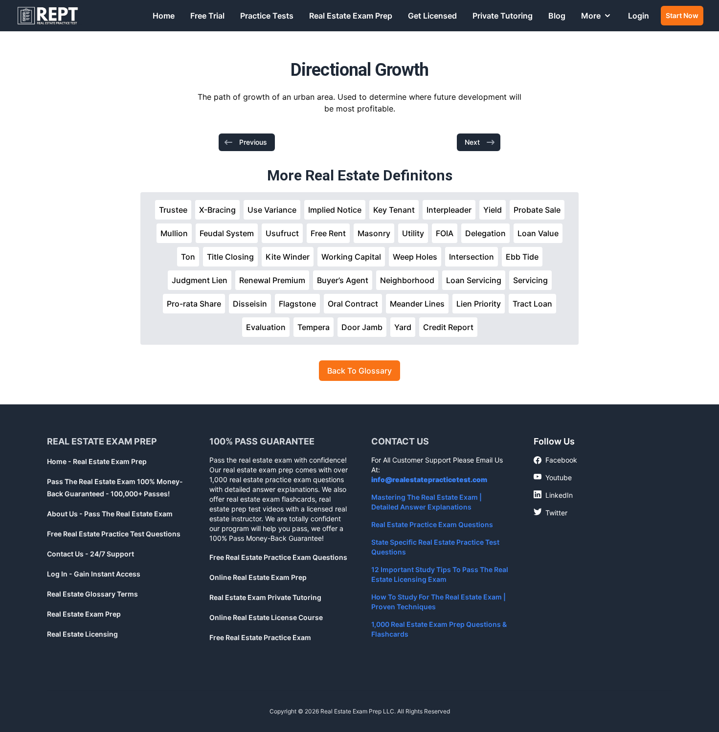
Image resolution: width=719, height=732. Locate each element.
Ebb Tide (522, 257)
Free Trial (207, 16)
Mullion (174, 233)
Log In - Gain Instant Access (93, 574)
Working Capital (351, 257)
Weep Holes (415, 257)
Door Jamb (361, 327)
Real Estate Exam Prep (350, 16)
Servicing (530, 280)
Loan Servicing (473, 280)
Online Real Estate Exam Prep (258, 577)
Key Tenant (394, 210)
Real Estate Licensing (82, 634)
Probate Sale (537, 210)
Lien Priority (478, 304)
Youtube (553, 477)
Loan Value (538, 233)
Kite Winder (288, 257)
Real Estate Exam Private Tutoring (265, 597)
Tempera (313, 327)
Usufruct (282, 233)
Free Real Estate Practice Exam (260, 637)
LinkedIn (553, 494)
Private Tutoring (502, 16)
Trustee (173, 210)
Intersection (471, 257)
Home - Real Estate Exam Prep (97, 461)
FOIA (444, 233)
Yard (402, 327)
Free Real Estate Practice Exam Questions (278, 557)
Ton (188, 257)
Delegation (485, 233)
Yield (492, 210)
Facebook (555, 460)
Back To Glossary (359, 371)
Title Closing (230, 257)
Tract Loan (532, 304)
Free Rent (328, 233)
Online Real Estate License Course (266, 617)
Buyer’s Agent (342, 280)
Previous (253, 142)
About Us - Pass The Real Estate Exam (110, 514)
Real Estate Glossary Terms (92, 594)
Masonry (374, 233)
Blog (556, 16)
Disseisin (250, 304)
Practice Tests (266, 16)
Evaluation (266, 327)
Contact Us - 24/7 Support (90, 554)
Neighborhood (407, 280)
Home (164, 16)
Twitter (550, 512)
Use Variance (271, 210)
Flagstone (297, 304)
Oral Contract (353, 304)
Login (638, 16)
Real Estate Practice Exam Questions (432, 524)
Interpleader (449, 210)
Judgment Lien (199, 280)
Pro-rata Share (194, 304)
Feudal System (227, 233)
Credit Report (448, 327)
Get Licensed (432, 16)
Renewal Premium (272, 280)
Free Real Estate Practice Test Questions (113, 534)
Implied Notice (334, 210)
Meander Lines (417, 304)
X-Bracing (217, 210)
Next (472, 142)
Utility (413, 233)
